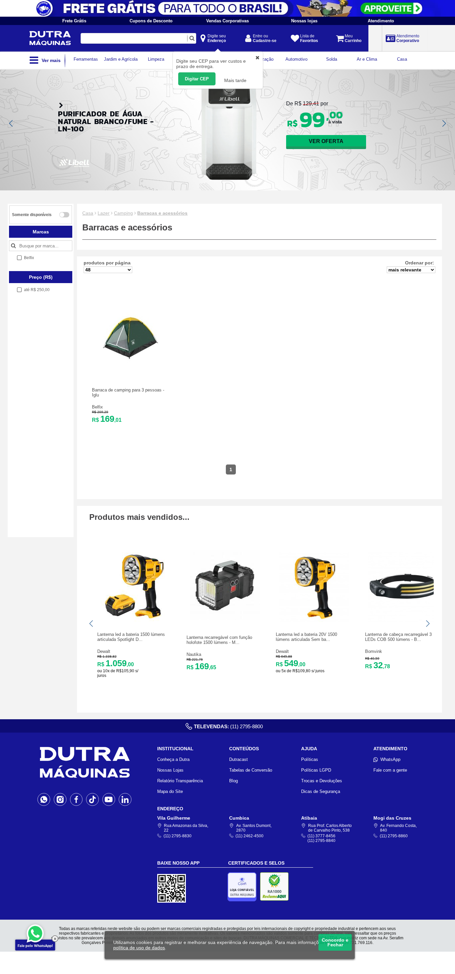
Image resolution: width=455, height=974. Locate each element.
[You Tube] (109, 799)
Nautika (194, 654)
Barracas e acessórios (162, 213)
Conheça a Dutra (173, 759)
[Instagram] (60, 799)
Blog (233, 780)
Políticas (309, 759)
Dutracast (238, 759)
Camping (123, 213)
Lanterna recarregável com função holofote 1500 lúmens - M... (219, 640)
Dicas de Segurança (320, 791)
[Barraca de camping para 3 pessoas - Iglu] (130, 370)
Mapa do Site (170, 791)
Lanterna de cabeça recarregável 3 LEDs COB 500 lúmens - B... (398, 637)
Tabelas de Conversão (250, 770)
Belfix (97, 406)
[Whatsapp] (44, 799)
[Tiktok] (92, 799)
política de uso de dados (139, 947)
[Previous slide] (11, 123)
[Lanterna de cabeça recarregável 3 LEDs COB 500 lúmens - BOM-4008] (403, 620)
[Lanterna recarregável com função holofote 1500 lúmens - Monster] (225, 618)
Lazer (104, 213)
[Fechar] (55, 938)
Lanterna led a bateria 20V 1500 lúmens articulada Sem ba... (306, 637)
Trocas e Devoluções (321, 780)
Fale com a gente (390, 770)
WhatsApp (390, 759)
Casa (87, 213)
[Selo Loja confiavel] (244, 886)
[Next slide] (444, 123)
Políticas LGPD (316, 770)
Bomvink (373, 651)
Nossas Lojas (170, 770)
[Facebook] (76, 799)
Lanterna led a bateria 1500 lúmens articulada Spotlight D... (131, 637)
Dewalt (103, 651)
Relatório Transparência (180, 780)
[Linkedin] (125, 799)
